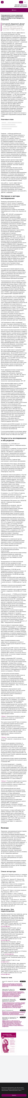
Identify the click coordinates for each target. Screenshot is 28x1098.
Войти (14, 10)
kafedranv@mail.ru (5, 926)
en (25, 2)
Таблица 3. (4, 781)
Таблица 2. (4, 737)
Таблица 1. (3, 716)
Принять (14, 1095)
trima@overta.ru (5, 962)
